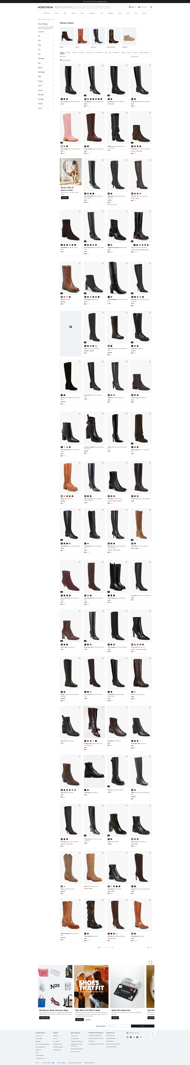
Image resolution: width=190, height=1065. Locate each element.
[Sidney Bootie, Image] (117, 722)
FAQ (37, 1052)
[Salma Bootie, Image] (70, 771)
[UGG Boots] (129, 36)
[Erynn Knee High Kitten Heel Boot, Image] (94, 477)
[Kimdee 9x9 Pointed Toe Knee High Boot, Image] (117, 524)
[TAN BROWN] (111, 395)
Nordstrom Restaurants (77, 1049)
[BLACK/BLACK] (108, 395)
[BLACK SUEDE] (75, 245)
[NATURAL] (140, 193)
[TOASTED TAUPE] (135, 395)
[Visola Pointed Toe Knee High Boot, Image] (94, 174)
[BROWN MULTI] (132, 395)
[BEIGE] (90, 692)
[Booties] (67, 36)
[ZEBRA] (114, 644)
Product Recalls (40, 1055)
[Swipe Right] (150, 962)
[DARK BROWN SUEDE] (132, 146)
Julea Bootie (68, 647)
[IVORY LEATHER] (140, 741)
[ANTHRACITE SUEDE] (70, 790)
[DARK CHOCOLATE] (132, 886)
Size (39, 36)
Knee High (93, 47)
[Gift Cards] (127, 986)
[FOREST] (148, 245)
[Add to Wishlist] (79, 65)
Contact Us (38, 1035)
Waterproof (116, 52)
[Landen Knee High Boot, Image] (94, 327)
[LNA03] (67, 447)
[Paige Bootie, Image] (117, 867)
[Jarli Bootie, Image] (141, 722)
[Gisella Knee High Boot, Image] (141, 80)
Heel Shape (41, 94)
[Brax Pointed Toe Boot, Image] (117, 625)
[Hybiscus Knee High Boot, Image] (94, 524)
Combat (129, 52)
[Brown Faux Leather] (90, 741)
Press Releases (110, 1041)
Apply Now (151, 1017)
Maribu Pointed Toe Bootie (141, 149)
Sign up (142, 1026)
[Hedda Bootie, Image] (117, 226)
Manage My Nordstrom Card (96, 1044)
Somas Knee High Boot (69, 841)
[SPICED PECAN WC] (101, 99)
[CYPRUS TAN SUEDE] (70, 543)
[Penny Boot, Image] (141, 914)
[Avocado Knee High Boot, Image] (117, 278)
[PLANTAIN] (64, 496)
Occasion (40, 90)
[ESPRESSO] (93, 346)
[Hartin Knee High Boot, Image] (117, 376)
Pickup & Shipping (43, 24)
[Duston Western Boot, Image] (94, 867)
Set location (41, 31)
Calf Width (41, 99)
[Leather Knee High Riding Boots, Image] (117, 327)
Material (40, 67)
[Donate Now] (91, 986)
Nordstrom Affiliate (111, 1047)
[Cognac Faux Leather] (88, 741)
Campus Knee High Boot (138, 247)
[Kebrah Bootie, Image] (141, 376)
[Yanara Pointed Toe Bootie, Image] (70, 428)
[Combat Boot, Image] (94, 771)
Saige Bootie (91, 299)
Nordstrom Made (44, 1017)
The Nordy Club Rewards (95, 1035)
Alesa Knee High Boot (70, 101)
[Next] (151, 52)
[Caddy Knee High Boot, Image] (117, 914)
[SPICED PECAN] (64, 245)
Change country (40, 1058)
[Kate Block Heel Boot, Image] (141, 673)
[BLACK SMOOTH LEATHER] (85, 193)
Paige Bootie (114, 889)
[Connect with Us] (140, 1037)
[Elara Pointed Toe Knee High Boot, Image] (117, 174)
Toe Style (40, 81)
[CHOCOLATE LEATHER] (64, 692)
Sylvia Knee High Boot (93, 101)
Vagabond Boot (66, 498)
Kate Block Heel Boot (138, 694)
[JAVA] (61, 644)
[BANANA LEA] (64, 146)
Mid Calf (77, 47)
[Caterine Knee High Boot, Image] (141, 576)
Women (57, 13)
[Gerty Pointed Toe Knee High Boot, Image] (141, 278)
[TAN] (61, 496)
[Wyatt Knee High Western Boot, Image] (117, 673)
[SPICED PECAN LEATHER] (64, 543)
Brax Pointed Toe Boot (117, 647)
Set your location (66, 60)
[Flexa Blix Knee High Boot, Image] (94, 376)
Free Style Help (75, 1038)
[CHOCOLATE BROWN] (98, 99)
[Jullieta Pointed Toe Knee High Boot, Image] (117, 428)
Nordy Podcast (57, 1050)
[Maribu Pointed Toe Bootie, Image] (141, 127)
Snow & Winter (99, 52)
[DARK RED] (114, 543)
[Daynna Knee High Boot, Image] (94, 576)
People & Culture (57, 1044)
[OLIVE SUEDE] (72, 790)
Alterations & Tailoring (77, 1041)
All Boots (62, 52)
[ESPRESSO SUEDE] (61, 790)
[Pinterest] (131, 1037)
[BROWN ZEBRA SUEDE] (67, 790)
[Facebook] (137, 1037)
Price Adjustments (40, 1047)
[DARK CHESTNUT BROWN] (114, 496)
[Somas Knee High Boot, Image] (70, 820)
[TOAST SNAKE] (114, 395)
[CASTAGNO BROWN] (135, 99)
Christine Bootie (115, 498)
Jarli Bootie (138, 743)
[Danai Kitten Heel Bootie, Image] (70, 576)
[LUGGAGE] (64, 297)
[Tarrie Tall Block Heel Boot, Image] (94, 226)
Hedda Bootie (117, 247)
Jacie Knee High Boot (94, 647)
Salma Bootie (67, 792)
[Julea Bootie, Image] (70, 625)
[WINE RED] (111, 496)
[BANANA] (135, 692)
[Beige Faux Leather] (93, 741)
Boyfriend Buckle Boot (116, 790)
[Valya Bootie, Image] (70, 722)
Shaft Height (41, 72)
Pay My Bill (91, 1041)
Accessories (92, 13)
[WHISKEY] (132, 933)
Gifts (128, 13)
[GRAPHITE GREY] (72, 245)
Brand (39, 45)
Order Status (39, 1038)
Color (39, 40)
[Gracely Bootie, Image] (141, 820)
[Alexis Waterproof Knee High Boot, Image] (70, 376)
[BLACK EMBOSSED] (140, 644)
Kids (102, 13)
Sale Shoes (64, 197)
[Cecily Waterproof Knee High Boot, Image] (141, 771)
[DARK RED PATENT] (64, 595)
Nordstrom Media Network (113, 1044)
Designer (110, 13)
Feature (40, 85)
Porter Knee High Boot (70, 546)
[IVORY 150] (64, 447)
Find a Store (74, 1035)
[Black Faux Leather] (96, 741)
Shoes (82, 13)
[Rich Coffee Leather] (108, 346)
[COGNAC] (135, 193)
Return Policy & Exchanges (43, 1044)
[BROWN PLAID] (67, 146)
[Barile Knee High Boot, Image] (117, 80)
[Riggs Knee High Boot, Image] (70, 127)
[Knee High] (98, 36)
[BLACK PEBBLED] (111, 595)
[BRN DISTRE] (85, 933)
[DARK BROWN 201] (111, 99)
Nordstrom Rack (110, 1035)
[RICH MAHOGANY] (67, 99)
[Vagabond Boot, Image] (70, 477)
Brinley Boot (137, 348)
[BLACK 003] (108, 99)
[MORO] (111, 839)
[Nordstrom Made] (55, 986)
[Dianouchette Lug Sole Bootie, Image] (94, 428)
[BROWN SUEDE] (132, 447)
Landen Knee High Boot (91, 348)
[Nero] (85, 790)
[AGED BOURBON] (64, 99)
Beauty (73, 13)
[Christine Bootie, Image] (117, 477)
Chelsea (123, 52)
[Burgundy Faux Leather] (85, 741)
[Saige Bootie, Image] (94, 278)
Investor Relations (111, 1038)
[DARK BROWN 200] (143, 297)
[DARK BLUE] (135, 741)
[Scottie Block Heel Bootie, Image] (70, 226)
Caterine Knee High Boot (141, 595)
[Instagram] (127, 1037)
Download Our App (134, 1033)
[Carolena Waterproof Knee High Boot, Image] (70, 673)
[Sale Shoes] (70, 171)
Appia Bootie (138, 647)
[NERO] (108, 839)
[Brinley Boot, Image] (141, 327)
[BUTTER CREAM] (88, 543)
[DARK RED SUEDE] (140, 146)
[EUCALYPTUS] (140, 245)
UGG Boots (124, 47)
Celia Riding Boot (117, 598)
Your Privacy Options (46, 1063)
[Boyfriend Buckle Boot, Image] (117, 771)
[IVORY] (116, 933)
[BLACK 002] (137, 193)
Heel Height (41, 58)
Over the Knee (89, 52)
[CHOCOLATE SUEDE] (64, 395)
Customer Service (40, 1033)
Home (119, 13)
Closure (40, 108)
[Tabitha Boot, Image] (70, 278)
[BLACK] (61, 99)
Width (39, 76)
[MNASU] (137, 741)
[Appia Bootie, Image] (141, 625)
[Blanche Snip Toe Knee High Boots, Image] (94, 820)
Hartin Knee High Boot (116, 397)
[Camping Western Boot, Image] (70, 914)
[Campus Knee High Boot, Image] (141, 226)
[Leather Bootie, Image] (117, 820)
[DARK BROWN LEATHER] (135, 146)
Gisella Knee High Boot (140, 101)
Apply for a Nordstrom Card (96, 1038)
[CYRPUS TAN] (90, 297)
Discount (40, 103)
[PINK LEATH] (61, 146)
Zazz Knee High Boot (139, 196)
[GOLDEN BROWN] (61, 297)
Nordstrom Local (75, 1051)
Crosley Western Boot (68, 889)
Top (153, 1035)
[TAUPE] (90, 346)
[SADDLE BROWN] (135, 644)
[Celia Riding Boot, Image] (117, 576)
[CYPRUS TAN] (88, 99)
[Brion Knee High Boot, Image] (141, 524)
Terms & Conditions (61, 1063)
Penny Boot (138, 936)
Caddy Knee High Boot (116, 936)
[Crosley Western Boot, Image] (70, 867)
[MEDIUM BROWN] (88, 193)
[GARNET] (142, 245)
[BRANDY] (137, 496)
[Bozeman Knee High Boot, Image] (141, 428)
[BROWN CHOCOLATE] (111, 193)
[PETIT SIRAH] (67, 644)
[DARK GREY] (137, 297)
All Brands (56, 1035)
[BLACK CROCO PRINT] (108, 543)
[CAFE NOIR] (61, 245)
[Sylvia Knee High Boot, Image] (94, 80)
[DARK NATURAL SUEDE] (67, 839)
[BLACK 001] (85, 245)
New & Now (46, 13)
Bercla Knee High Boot (141, 498)
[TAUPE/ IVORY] (111, 886)
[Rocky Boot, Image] (94, 914)
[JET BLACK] (134, 245)
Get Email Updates (58, 1047)
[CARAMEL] (135, 346)
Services (144, 13)
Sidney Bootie (114, 741)
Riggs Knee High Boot (70, 149)
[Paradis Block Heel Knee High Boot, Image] (94, 722)
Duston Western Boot (91, 886)
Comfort (135, 52)
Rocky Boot (91, 936)
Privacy (37, 1063)
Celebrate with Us (102, 1)
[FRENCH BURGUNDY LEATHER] (90, 99)
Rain (110, 52)
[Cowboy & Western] (114, 36)
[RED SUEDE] (137, 447)
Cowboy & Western (111, 47)
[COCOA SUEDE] (132, 543)
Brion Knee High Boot (139, 546)
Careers (55, 1038)
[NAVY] (145, 245)
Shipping (38, 1041)
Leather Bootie (113, 841)
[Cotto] (88, 790)
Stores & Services (75, 1033)
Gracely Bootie (138, 841)
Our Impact (56, 1041)
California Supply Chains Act (75, 1063)
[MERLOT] (72, 496)
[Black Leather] (111, 346)
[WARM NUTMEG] (96, 99)
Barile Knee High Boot (116, 101)
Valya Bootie (67, 741)
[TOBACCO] (137, 644)
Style (39, 63)
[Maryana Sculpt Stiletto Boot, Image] (141, 867)
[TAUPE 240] (140, 297)
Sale (136, 13)
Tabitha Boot (65, 299)
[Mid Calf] (82, 36)
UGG (106, 52)
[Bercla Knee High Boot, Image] (141, 477)
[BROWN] (111, 297)
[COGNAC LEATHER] (88, 933)
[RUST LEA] (85, 146)
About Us (55, 1033)
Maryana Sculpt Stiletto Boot (140, 889)
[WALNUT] (114, 595)
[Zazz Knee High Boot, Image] (141, 174)
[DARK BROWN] (90, 193)
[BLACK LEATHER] (88, 146)
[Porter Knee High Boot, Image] (70, 524)
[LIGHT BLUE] (64, 886)
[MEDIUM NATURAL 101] (93, 245)
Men (65, 13)
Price (39, 54)
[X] (134, 1037)
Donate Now (79, 1019)
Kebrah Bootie (138, 397)
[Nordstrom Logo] (45, 7)
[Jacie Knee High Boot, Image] (94, 625)
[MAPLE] (96, 346)
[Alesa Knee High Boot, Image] (70, 80)
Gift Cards (115, 1017)
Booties (61, 47)
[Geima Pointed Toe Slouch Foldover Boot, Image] (117, 127)
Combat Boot (91, 792)
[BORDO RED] (135, 839)
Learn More (87, 1019)
